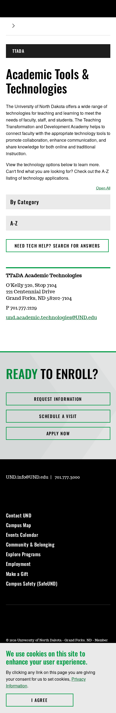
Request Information (58, 399)
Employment (18, 563)
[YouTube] (48, 492)
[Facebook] (22, 492)
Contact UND (19, 515)
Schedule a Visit (58, 416)
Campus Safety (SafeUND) (31, 583)
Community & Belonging (30, 544)
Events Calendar (22, 534)
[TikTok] (61, 492)
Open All (103, 188)
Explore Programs (23, 554)
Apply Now (58, 433)
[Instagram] (9, 492)
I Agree (52, 700)
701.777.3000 (67, 477)
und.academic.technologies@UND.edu (51, 317)
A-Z (33, 224)
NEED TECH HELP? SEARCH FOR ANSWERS (57, 245)
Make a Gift (17, 573)
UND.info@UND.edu (27, 477)
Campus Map (18, 524)
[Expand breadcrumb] (13, 26)
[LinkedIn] (35, 492)
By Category (33, 203)
